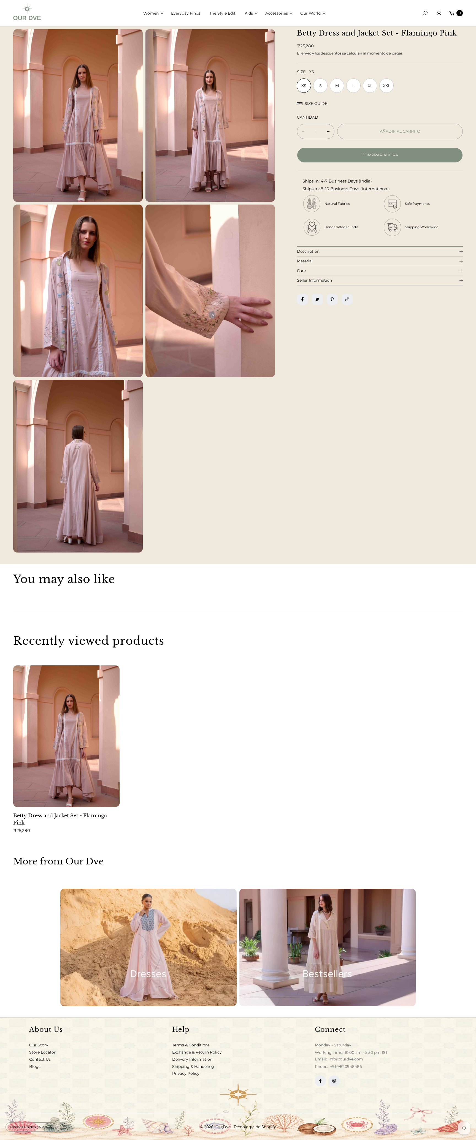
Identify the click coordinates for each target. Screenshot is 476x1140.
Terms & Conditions (191, 1045)
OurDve (223, 1126)
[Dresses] (148, 947)
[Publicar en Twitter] (317, 299)
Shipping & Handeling (193, 1066)
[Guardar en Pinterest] (332, 299)
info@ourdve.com (345, 1059)
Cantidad (307, 117)
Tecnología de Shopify (255, 1126)
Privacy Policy (185, 1073)
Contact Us (40, 1059)
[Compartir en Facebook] (302, 299)
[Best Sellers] (327, 947)
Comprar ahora (380, 155)
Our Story (38, 1045)
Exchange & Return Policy (197, 1052)
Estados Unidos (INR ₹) (29, 1127)
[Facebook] (320, 1080)
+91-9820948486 (346, 1066)
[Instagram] (334, 1080)
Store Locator (42, 1052)
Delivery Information (192, 1059)
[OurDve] (27, 11)
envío (306, 53)
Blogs (34, 1066)
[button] (155, 13)
